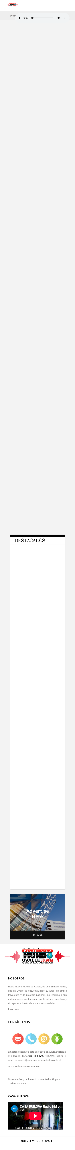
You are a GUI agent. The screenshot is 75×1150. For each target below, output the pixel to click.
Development (36, 66)
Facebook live (44, 149)
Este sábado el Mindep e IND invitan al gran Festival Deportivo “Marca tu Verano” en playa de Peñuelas (36, 82)
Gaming (18, 70)
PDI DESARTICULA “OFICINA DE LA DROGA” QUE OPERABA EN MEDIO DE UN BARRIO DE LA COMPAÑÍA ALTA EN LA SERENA (36, 163)
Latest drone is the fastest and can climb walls (36, 464)
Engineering (21, 68)
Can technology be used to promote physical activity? (36, 522)
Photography (33, 70)
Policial (38, 151)
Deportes (20, 66)
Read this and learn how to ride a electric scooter (36, 285)
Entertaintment (41, 68)
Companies (39, 64)
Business (25, 64)
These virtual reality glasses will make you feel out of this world (36, 403)
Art (16, 64)
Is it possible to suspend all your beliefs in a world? (37, 227)
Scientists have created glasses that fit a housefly (36, 343)
